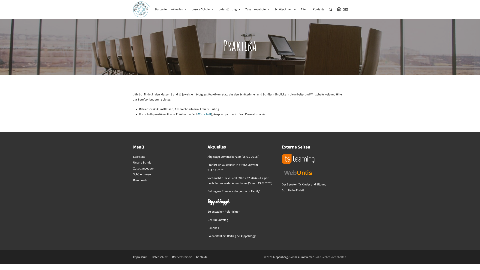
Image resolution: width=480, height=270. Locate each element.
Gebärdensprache (345, 9)
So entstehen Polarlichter (224, 211)
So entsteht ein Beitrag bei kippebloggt (232, 236)
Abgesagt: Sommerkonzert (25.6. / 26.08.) (233, 156)
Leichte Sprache (339, 9)
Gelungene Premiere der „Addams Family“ (234, 191)
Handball (213, 228)
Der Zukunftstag (218, 220)
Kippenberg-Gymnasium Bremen (293, 257)
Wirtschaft (204, 114)
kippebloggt (218, 202)
